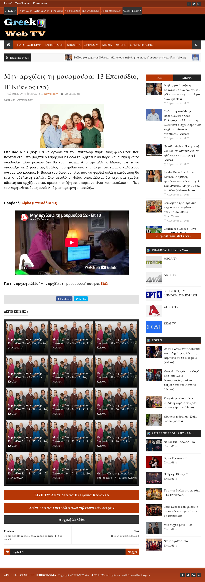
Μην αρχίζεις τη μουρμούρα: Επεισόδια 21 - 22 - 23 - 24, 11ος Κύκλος (72, 441)
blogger (132, 552)
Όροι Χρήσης (22, 3)
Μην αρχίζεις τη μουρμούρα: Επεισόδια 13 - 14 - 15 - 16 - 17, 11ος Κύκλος (27, 473)
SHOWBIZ (74, 45)
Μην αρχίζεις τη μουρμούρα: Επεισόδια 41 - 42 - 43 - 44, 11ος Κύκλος (117, 377)
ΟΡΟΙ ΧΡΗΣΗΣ (25, 575)
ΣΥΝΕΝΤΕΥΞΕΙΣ (141, 45)
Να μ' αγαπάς (72, 10)
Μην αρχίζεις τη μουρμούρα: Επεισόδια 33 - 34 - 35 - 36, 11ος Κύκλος (72, 409)
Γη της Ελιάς (25, 10)
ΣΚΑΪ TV (170, 323)
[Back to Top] (199, 575)
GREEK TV (11, 10)
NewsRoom (51, 94)
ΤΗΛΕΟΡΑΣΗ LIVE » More (170, 250)
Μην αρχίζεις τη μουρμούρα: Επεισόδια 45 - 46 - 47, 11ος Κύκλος (70, 377)
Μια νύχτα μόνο (90, 10)
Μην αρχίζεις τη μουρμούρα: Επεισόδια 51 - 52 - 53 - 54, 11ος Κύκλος (117, 343)
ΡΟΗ (160, 78)
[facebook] (189, 4)
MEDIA (107, 45)
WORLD (121, 45)
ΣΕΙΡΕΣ (89, 45)
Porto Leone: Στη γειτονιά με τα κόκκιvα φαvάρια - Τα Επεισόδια (181, 511)
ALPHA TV (171, 307)
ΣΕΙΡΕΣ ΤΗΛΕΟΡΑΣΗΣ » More (173, 433)
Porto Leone (57, 10)
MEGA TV (170, 258)
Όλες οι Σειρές (131, 10)
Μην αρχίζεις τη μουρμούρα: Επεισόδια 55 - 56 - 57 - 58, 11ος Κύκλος (72, 343)
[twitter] (194, 4)
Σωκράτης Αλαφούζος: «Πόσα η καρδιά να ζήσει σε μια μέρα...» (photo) (180, 402)
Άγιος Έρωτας (41, 10)
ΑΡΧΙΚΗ (9, 575)
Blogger (145, 575)
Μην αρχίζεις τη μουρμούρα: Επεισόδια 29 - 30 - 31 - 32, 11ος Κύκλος (117, 409)
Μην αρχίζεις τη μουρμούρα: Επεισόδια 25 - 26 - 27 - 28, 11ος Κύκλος (28, 441)
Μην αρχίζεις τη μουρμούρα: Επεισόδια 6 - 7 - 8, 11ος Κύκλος (117, 475)
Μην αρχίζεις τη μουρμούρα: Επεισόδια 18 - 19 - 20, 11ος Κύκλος (115, 441)
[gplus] (199, 4)
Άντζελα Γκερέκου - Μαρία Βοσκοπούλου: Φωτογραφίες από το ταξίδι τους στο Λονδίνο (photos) (182, 380)
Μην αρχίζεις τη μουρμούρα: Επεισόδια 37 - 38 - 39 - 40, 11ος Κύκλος (28, 409)
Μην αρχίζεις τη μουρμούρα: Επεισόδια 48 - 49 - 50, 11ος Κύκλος (26, 377)
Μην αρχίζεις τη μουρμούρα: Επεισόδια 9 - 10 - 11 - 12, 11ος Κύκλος (71, 473)
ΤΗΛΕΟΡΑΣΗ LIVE (28, 45)
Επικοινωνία (40, 3)
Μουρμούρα (72, 94)
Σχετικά (8, 3)
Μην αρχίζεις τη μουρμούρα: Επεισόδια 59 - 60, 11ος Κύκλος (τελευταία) (27, 343)
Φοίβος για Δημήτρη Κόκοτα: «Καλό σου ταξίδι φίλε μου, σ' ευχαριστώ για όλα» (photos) (112, 57)
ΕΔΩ (104, 283)
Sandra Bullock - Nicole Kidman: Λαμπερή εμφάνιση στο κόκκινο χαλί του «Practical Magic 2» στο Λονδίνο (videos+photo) (182, 181)
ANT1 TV (170, 275)
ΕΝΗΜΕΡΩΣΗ (54, 45)
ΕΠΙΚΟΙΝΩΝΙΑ (46, 575)
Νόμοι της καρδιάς (111, 10)
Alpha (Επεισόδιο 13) (39, 202)
